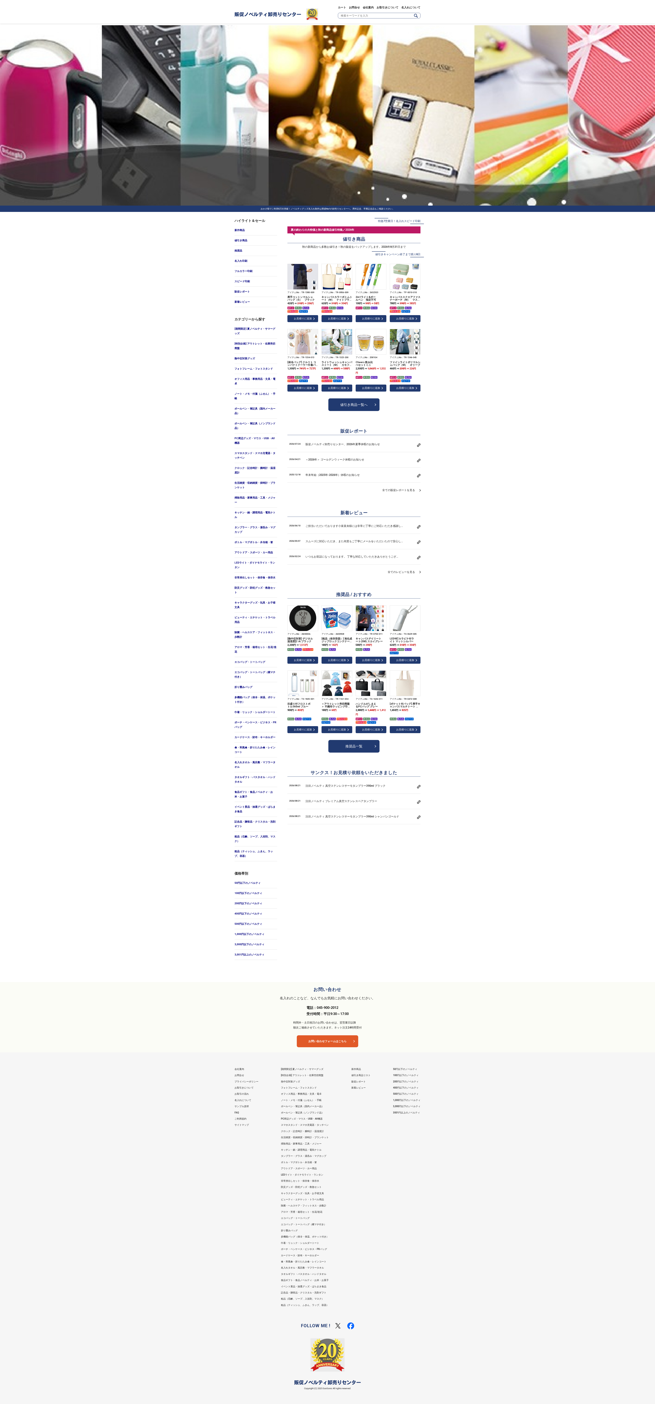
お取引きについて (387, 7)
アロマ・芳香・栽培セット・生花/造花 (255, 649)
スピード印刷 (242, 281)
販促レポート (242, 291)
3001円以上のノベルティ (406, 1112)
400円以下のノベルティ (248, 913)
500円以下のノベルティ (248, 923)
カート (342, 7)
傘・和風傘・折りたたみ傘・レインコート (255, 750)
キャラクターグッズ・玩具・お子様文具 (255, 605)
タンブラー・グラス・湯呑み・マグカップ (255, 530)
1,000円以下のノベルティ (249, 934)
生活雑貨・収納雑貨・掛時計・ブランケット (255, 485)
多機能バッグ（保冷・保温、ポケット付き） (255, 699)
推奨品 (238, 250)
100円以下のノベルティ (248, 893)
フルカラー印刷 (243, 271)
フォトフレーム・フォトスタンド (254, 368)
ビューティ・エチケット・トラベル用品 (255, 620)
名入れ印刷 (241, 260)
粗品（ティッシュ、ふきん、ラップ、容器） (254, 854)
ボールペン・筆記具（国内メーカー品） (255, 411)
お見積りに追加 (303, 318)
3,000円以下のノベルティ (249, 944)
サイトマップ (242, 1125)
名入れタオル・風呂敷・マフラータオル (255, 764)
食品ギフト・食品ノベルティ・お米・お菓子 (254, 794)
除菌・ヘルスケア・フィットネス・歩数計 (255, 634)
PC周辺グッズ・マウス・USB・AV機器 (255, 440)
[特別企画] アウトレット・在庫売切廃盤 (255, 346)
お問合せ (354, 7)
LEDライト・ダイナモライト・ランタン (255, 565)
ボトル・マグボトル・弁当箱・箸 (254, 542)
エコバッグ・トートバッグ (250, 662)
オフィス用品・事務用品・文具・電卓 (255, 381)
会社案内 (368, 7)
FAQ (237, 1112)
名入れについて (410, 7)
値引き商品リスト (360, 1075)
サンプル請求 (242, 1106)
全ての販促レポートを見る (398, 490)
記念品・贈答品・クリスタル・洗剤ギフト (255, 824)
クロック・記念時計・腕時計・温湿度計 (255, 470)
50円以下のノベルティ (248, 882)
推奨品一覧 (353, 746)
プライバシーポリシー (246, 1081)
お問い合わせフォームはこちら (327, 1041)
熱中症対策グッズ (245, 358)
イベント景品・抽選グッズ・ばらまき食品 (255, 809)
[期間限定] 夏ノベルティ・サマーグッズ (255, 331)
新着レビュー (242, 301)
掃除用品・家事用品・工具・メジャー (255, 500)
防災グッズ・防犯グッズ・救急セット (255, 590)
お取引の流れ (242, 1093)
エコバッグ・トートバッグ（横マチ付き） (255, 674)
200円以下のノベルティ (248, 903)
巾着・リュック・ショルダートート (255, 712)
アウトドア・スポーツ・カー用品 (254, 552)
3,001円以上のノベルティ (249, 954)
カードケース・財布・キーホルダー (255, 737)
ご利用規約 (240, 1118)
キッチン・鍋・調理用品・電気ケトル (255, 515)
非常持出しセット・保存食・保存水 (255, 577)
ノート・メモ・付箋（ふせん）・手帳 (255, 396)
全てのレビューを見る (401, 572)
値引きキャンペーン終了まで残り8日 (397, 254)
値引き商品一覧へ (354, 405)
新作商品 (240, 230)
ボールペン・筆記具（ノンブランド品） (255, 426)
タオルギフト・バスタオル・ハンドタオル (255, 779)
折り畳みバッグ (243, 687)
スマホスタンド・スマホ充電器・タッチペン (255, 455)
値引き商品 (241, 240)
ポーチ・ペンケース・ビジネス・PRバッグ (255, 725)
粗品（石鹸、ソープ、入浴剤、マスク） (255, 839)
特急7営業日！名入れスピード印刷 (399, 221)
